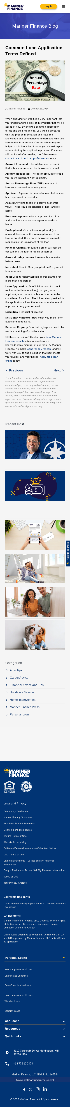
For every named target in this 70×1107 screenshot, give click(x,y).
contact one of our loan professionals (27, 158)
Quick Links (13, 1036)
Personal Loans (16, 957)
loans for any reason (39, 348)
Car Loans (12, 1021)
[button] (63, 6)
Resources (12, 1028)
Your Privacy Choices (15, 882)
